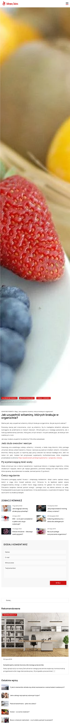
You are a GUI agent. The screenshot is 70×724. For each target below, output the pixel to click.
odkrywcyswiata (10, 398)
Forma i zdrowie (43, 398)
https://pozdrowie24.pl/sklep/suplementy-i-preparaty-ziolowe (40, 458)
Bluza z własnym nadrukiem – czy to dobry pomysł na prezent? (31, 720)
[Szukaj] (3, 600)
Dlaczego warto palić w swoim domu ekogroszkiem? (22, 665)
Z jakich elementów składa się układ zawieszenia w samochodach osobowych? (37, 687)
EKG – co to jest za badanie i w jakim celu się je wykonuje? (22, 521)
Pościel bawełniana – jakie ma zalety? (23, 704)
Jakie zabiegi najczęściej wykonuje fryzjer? (25, 695)
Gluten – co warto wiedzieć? (20, 712)
